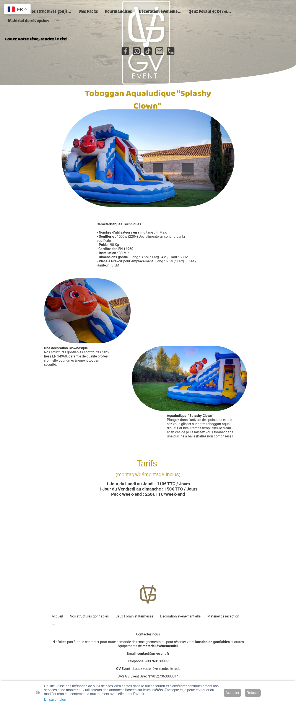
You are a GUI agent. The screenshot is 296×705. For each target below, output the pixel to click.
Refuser (253, 693)
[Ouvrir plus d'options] (57, 20)
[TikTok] (148, 51)
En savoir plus (55, 699)
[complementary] (17, 9)
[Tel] (170, 51)
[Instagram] (137, 51)
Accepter (232, 693)
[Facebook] (125, 51)
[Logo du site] (148, 594)
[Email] (159, 51)
